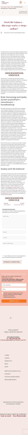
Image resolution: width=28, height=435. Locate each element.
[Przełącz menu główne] (24, 2)
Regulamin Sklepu (10, 380)
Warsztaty (8, 361)
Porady (11, 7)
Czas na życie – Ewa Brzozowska (13, 416)
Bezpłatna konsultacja (13, 371)
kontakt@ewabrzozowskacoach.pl (13, 340)
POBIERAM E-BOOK (14, 301)
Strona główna (4, 7)
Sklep (6, 367)
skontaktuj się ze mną (6, 193)
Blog (9, 7)
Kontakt (7, 374)
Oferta (7, 358)
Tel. (13, 339)
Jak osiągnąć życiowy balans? (12, 187)
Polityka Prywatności (12, 377)
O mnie (7, 355)
